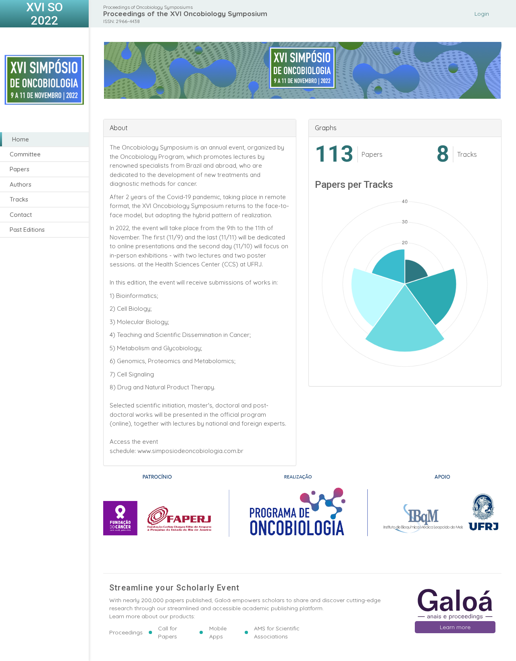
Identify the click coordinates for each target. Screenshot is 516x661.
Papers (19, 169)
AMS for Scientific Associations (277, 632)
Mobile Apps (218, 632)
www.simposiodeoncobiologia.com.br (190, 451)
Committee (25, 154)
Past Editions (27, 230)
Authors (20, 184)
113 (334, 154)
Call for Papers (167, 632)
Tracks (19, 200)
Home (20, 139)
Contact (21, 214)
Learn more (455, 627)
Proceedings (126, 632)
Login (481, 13)
